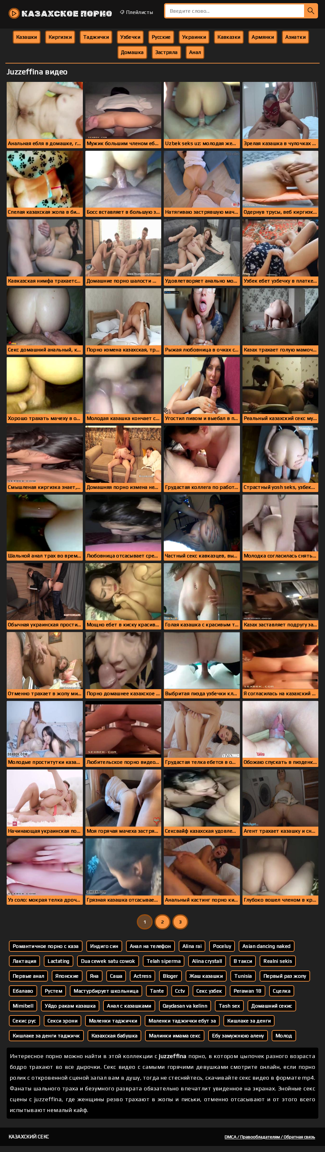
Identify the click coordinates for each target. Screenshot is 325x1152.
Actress (142, 976)
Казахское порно (66, 14)
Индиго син (104, 946)
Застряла (166, 52)
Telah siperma (164, 961)
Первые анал (28, 976)
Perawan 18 (248, 991)
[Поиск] (311, 10)
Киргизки (60, 37)
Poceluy (222, 946)
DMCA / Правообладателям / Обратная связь (270, 1136)
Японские (67, 976)
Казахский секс (29, 1136)
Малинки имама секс (174, 1036)
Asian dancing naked (266, 946)
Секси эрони (62, 1021)
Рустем (53, 991)
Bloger (170, 976)
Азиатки (295, 37)
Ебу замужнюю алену (238, 1036)
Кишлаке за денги (249, 1021)
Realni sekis (277, 961)
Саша (116, 976)
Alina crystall (207, 961)
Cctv (180, 991)
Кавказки (228, 37)
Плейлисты (138, 12)
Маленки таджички (113, 1021)
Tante (157, 991)
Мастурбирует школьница (106, 991)
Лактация (24, 961)
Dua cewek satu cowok (108, 961)
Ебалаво (23, 991)
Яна (94, 976)
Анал (195, 52)
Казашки (26, 37)
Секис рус (24, 1021)
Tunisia (243, 976)
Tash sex (229, 1006)
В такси (243, 961)
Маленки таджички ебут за (182, 1021)
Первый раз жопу (284, 976)
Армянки (263, 37)
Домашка (132, 52)
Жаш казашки (206, 976)
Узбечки (130, 37)
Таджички (96, 37)
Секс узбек (209, 991)
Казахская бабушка (114, 1036)
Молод (283, 1036)
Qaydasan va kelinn (185, 1006)
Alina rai (192, 946)
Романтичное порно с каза (46, 946)
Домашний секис (271, 1006)
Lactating (59, 961)
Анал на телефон (150, 946)
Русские (161, 37)
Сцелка (281, 991)
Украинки (194, 37)
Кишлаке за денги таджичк (46, 1036)
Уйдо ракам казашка (70, 1006)
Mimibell (23, 1006)
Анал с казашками (129, 1006)
